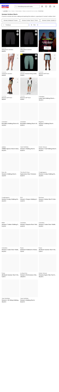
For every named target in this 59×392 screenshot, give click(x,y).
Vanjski (13, 11)
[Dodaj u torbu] (17, 34)
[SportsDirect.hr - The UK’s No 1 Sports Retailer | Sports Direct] (5, 6)
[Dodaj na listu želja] (17, 31)
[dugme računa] (42, 6)
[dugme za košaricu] (50, 6)
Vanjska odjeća (19, 11)
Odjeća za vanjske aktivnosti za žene (30, 11)
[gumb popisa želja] (46, 6)
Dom (10, 11)
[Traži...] (16, 6)
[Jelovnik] (54, 6)
